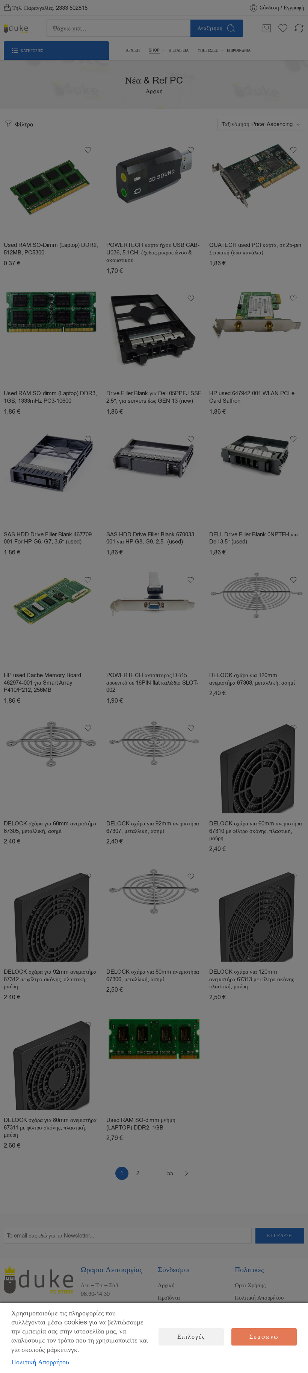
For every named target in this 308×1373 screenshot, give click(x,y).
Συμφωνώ (264, 1337)
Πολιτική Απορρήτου (40, 1362)
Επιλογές (191, 1337)
